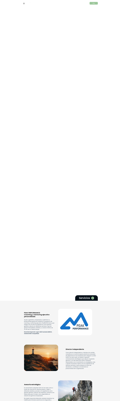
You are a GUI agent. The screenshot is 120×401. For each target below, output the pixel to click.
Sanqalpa (69, 3)
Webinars (77, 3)
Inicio (38, 3)
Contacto (84, 3)
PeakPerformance (59, 3)
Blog (94, 3)
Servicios (50, 3)
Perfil (43, 3)
